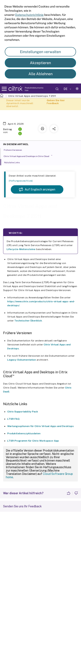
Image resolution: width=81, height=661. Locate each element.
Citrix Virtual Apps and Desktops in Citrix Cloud (28, 156)
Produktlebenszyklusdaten (23, 433)
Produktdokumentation (34, 88)
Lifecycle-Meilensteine (21, 249)
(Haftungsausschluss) (21, 180)
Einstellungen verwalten (40, 52)
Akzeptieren (40, 63)
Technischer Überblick (28, 320)
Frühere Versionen (13, 150)
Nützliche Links (12, 162)
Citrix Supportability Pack (22, 411)
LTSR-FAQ (13, 418)
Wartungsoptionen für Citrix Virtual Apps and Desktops (40, 426)
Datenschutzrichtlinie (29, 14)
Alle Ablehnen (40, 74)
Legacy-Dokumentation (21, 359)
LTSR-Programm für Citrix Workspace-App (33, 440)
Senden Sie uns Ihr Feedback (22, 506)
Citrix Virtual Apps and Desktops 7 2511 (32, 96)
